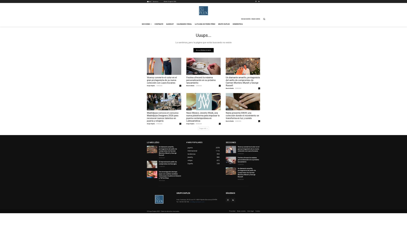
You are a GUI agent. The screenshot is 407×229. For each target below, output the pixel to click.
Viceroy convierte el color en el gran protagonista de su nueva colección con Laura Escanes (162, 80)
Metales (238, 148)
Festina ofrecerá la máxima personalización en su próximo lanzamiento (201, 80)
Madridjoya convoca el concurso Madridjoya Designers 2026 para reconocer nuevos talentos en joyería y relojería (162, 117)
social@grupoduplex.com (197, 202)
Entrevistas (249, 143)
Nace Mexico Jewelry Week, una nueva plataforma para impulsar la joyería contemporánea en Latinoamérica (203, 117)
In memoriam (239, 146)
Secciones (246, 151)
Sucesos (257, 153)
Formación (257, 145)
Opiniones (247, 149)
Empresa (257, 141)
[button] (264, 19)
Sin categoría (256, 151)
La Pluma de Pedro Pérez (252, 146)
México (245, 148)
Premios (237, 151)
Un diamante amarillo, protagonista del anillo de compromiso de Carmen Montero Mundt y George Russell (243, 81)
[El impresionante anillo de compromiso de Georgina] (152, 164)
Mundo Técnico (255, 148)
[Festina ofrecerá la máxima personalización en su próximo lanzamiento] (203, 66)
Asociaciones (239, 141)
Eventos (189, 109)
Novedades (150, 74)
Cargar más (202, 128)
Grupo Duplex (151, 85)
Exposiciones (240, 145)
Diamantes (249, 141)
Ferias (149, 109)
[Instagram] (256, 1)
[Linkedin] (259, 1)
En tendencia (229, 74)
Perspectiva (256, 149)
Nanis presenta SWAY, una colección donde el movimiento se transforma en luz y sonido (242, 115)
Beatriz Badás (190, 85)
